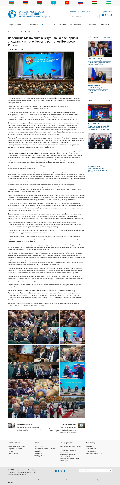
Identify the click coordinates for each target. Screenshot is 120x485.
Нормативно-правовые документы (68, 451)
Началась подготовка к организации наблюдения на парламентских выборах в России (98, 89)
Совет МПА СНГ (25, 32)
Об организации (14, 24)
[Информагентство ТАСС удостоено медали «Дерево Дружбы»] (100, 140)
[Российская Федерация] (80, 2)
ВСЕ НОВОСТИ (108, 37)
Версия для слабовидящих (81, 12)
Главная (10, 32)
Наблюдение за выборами (69, 458)
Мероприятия (59, 24)
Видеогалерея (91, 448)
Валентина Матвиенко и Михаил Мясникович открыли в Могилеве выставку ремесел (29, 428)
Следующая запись (68, 424)
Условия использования (46, 480)
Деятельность (31, 24)
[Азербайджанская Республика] (11, 2)
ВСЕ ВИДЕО (109, 100)
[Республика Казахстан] (53, 2)
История (11, 451)
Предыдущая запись (25, 424)
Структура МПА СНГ (15, 448)
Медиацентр (105, 24)
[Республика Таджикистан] (94, 2)
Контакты (11, 456)
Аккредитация (91, 451)
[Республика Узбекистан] (108, 2)
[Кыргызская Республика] (67, 2)
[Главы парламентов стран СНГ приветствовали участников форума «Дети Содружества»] (100, 113)
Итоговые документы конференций (67, 455)
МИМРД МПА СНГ (40, 456)
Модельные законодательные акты (70, 447)
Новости (45, 24)
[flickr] (103, 15)
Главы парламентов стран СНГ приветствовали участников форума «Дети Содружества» (99, 127)
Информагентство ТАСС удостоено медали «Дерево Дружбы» (98, 170)
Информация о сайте (73, 480)
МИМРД (91, 24)
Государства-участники (16, 446)
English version (107, 12)
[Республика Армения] (25, 2)
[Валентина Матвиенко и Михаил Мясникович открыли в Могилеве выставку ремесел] (12, 425)
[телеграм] (111, 15)
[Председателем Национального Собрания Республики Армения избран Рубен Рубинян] (100, 49)
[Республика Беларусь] (39, 2)
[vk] (108, 15)
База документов (76, 24)
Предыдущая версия (104, 480)
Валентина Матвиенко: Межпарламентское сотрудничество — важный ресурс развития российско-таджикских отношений (62, 429)
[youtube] (105, 15)
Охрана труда (13, 453)
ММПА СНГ (38, 451)
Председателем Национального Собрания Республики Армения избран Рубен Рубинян (99, 62)
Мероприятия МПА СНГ (94, 453)
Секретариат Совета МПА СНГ (44, 448)
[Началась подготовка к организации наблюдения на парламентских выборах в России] (100, 75)
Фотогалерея (90, 446)
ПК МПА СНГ (38, 453)
